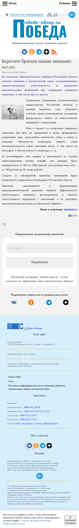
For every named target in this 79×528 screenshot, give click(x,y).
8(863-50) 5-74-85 (29, 419)
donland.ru (70, 209)
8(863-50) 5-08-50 (32, 407)
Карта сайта (14, 377)
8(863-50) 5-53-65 (28, 415)
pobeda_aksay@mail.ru (24, 423)
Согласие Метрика (29, 520)
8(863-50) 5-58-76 (33, 411)
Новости (23, 72)
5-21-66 (45, 411)
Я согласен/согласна (70, 520)
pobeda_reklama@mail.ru (46, 423)
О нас (11, 381)
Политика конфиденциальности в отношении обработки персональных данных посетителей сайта (36, 387)
